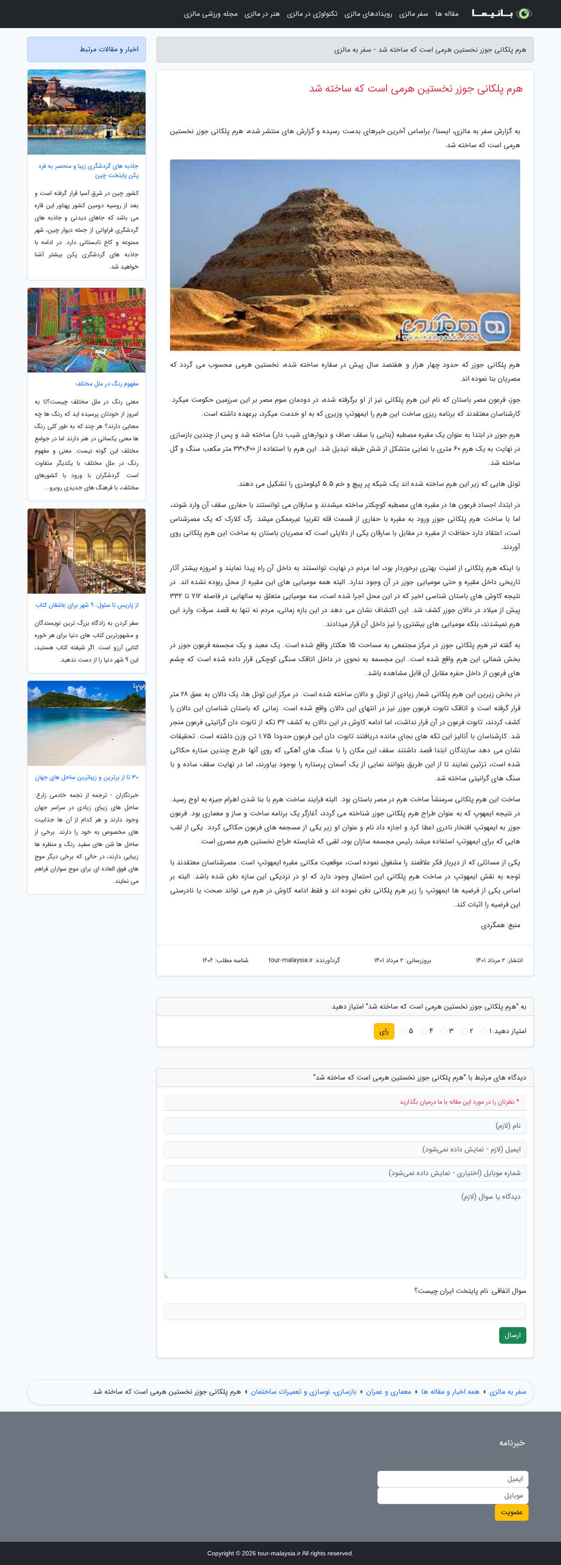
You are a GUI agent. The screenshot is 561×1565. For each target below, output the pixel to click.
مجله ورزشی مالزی (211, 13)
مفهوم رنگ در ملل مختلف (106, 384)
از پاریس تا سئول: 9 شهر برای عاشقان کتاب (87, 605)
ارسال (513, 1335)
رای (384, 1031)
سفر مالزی (413, 13)
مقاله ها (446, 13)
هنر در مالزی (262, 13)
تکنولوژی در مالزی (312, 13)
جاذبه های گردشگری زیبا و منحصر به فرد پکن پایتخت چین (88, 171)
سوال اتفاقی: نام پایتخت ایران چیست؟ (470, 1291)
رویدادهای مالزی (368, 13)
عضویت (512, 1512)
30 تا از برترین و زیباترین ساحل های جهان (86, 777)
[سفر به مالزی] (501, 14)
